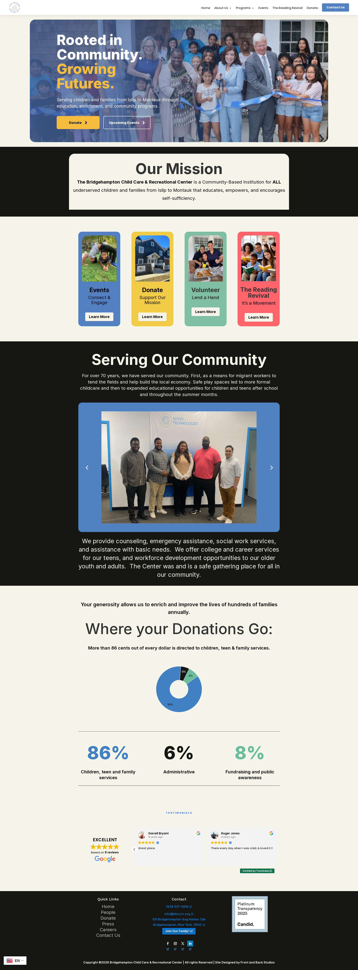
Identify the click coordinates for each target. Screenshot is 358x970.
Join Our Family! (177, 931)
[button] (277, 849)
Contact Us (335, 7)
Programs (243, 8)
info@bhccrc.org (177, 914)
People (108, 912)
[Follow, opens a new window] (168, 943)
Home (205, 8)
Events (263, 8)
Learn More (99, 317)
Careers (108, 929)
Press (108, 924)
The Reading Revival (287, 8)
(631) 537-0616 (177, 906)
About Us (221, 8)
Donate (312, 8)
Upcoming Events (124, 123)
